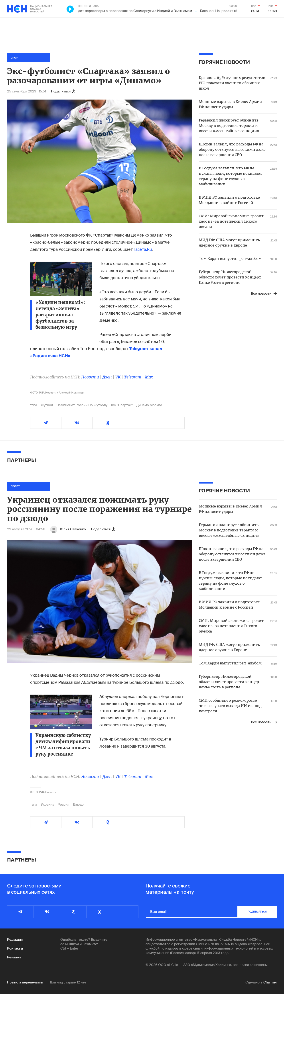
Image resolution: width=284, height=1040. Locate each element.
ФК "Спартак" (122, 405)
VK (117, 377)
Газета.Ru (143, 249)
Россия (63, 804)
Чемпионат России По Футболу (82, 405)
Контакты (15, 948)
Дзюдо (78, 804)
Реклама (14, 957)
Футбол (47, 405)
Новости (90, 377)
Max (149, 377)
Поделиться (61, 91)
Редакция (15, 939)
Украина (47, 804)
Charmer (270, 982)
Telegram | (134, 377)
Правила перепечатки (25, 982)
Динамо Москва (149, 405)
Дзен (107, 377)
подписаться (257, 911)
